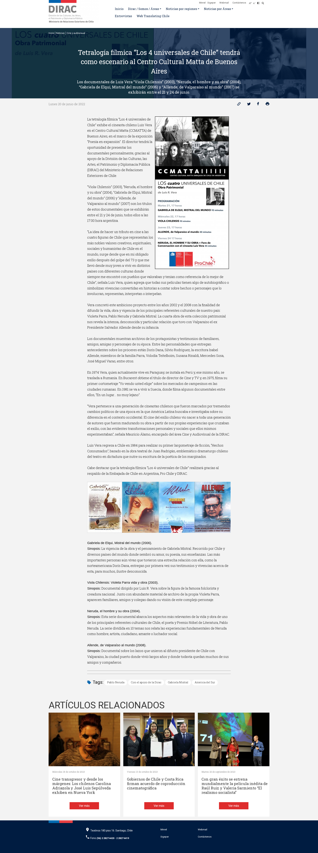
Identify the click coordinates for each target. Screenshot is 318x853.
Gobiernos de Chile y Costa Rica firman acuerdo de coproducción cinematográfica (156, 783)
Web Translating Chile (153, 16)
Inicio (119, 9)
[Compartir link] (239, 104)
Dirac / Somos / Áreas (143, 9)
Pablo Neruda (115, 682)
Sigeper (211, 2)
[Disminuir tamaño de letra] (255, 2)
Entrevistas (123, 16)
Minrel (202, 2)
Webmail (224, 2)
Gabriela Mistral (178, 682)
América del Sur (205, 682)
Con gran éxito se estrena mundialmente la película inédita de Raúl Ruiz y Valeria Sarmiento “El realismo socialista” (235, 786)
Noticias (60, 33)
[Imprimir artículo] (267, 104)
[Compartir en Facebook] (258, 104)
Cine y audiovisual (76, 33)
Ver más (84, 805)
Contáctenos (239, 2)
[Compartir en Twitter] (249, 104)
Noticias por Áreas (217, 9)
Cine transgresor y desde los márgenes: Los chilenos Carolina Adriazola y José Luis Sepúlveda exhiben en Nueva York (81, 786)
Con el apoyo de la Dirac (146, 682)
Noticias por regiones (181, 9)
